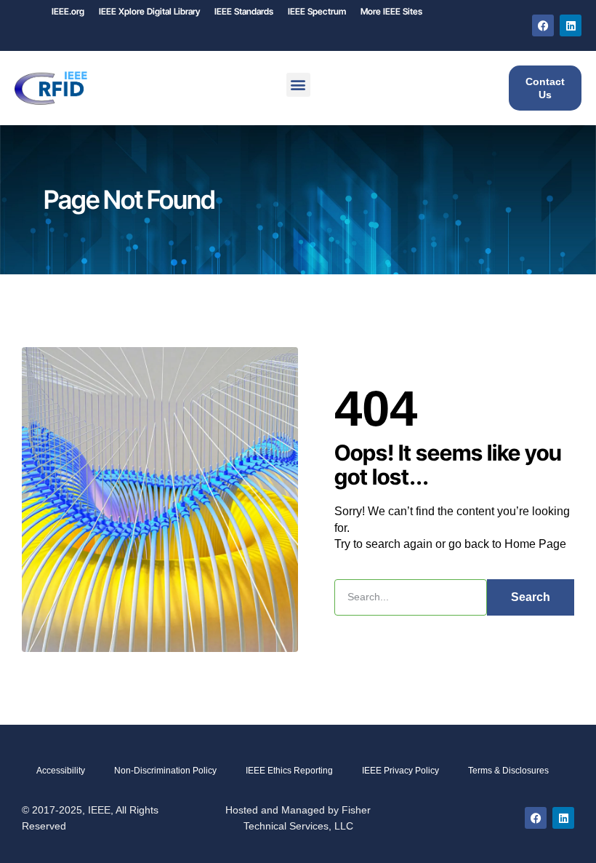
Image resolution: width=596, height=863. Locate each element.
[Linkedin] (570, 25)
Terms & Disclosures (508, 770)
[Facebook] (543, 25)
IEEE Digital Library (149, 11)
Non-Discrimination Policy (165, 770)
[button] (298, 85)
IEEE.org (68, 11)
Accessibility (60, 770)
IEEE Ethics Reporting (289, 770)
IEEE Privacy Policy (400, 770)
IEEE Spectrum (317, 11)
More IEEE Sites (391, 11)
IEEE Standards (243, 11)
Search (530, 597)
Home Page (535, 544)
